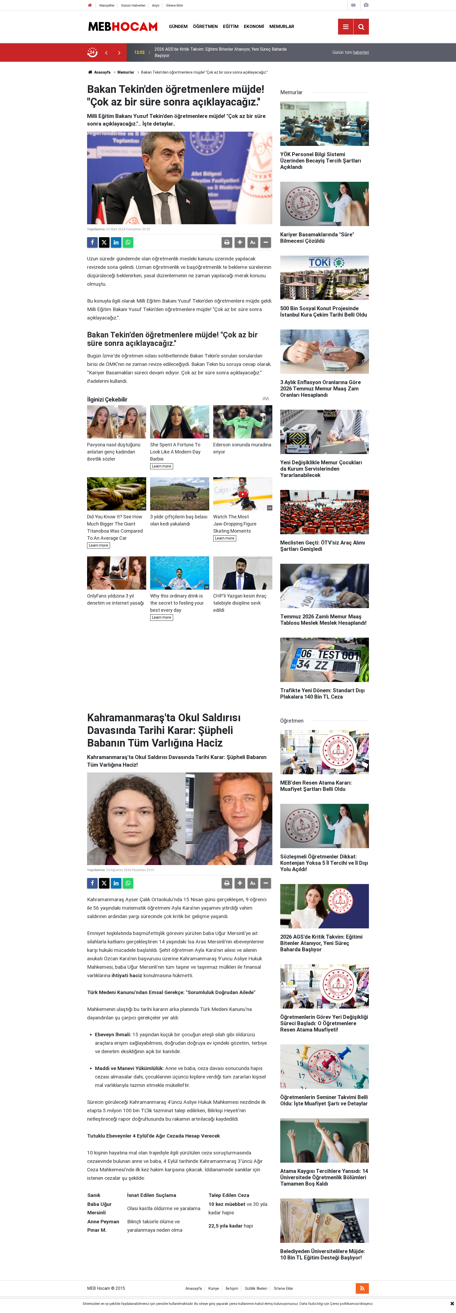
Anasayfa (102, 72)
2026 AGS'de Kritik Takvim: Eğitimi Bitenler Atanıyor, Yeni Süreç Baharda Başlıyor (221, 52)
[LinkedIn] (116, 242)
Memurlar (281, 26)
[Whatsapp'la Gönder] (128, 242)
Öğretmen (205, 26)
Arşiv (155, 5)
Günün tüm (350, 52)
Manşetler (107, 5)
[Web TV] (353, 5)
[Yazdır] (227, 242)
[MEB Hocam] (122, 26)
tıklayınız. (366, 1304)
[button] (240, 242)
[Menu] (345, 27)
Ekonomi (254, 26)
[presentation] (106, 52)
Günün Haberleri (133, 5)
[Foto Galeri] (366, 5)
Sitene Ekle (174, 5)
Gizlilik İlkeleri (256, 1288)
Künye (213, 1288)
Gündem (178, 26)
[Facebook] (92, 242)
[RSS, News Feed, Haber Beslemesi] (362, 1288)
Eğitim (231, 26)
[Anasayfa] (90, 5)
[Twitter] (104, 242)
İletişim (232, 1288)
